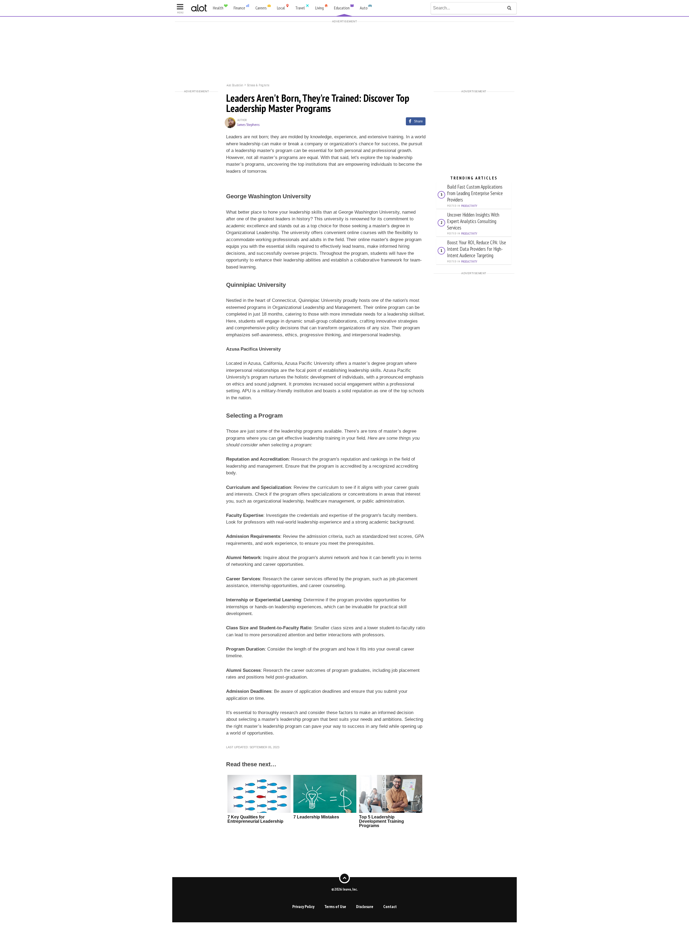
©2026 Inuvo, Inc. (344, 889)
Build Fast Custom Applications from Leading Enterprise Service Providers (475, 193)
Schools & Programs (258, 84)
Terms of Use (335, 906)
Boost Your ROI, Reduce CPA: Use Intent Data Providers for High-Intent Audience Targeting (476, 249)
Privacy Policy (303, 906)
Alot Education (235, 84)
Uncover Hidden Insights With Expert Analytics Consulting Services (473, 221)
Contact (390, 906)
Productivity (469, 205)
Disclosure (364, 906)
